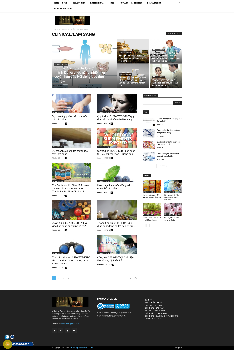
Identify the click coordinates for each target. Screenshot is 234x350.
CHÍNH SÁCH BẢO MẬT (154, 308)
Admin (56, 85)
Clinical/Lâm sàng (61, 64)
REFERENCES (136, 3)
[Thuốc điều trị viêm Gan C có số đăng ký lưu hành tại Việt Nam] (152, 209)
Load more (161, 166)
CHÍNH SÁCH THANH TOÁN (156, 313)
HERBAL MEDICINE (154, 3)
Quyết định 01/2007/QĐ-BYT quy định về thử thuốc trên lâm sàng (115, 118)
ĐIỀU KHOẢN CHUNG (153, 302)
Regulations (79, 3)
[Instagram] (60, 330)
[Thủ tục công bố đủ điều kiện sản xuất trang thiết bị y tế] (149, 156)
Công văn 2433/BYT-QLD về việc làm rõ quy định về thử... (115, 259)
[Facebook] (54, 330)
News (64, 3)
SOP (145, 112)
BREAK (146, 175)
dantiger (100, 264)
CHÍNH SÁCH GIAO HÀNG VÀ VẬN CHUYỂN (162, 316)
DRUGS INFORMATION (63, 9)
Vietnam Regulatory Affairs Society (81, 348)
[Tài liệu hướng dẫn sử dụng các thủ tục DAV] (149, 121)
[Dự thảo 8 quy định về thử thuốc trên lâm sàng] (71, 103)
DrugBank (178, 348)
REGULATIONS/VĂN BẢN (66, 29)
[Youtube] (74, 330)
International (97, 3)
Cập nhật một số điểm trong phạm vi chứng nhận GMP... (171, 197)
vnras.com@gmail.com (70, 324)
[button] (179, 3)
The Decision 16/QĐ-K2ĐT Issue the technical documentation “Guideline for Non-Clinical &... (70, 188)
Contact (123, 3)
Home (56, 3)
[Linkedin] (67, 330)
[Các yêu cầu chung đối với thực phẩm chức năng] (152, 186)
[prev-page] (144, 225)
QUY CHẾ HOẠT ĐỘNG (154, 305)
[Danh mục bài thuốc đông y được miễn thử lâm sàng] (117, 172)
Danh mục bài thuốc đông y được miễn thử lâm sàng (115, 187)
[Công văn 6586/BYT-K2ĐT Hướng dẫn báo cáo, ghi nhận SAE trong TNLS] (166, 76)
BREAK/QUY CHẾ (148, 192)
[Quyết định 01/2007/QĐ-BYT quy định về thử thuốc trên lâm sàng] (117, 103)
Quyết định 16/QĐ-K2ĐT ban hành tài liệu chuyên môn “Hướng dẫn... (116, 152)
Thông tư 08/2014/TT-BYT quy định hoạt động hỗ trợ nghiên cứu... (116, 224)
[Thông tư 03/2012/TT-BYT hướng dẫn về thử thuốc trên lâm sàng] (133, 51)
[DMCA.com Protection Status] (122, 308)
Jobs (112, 3)
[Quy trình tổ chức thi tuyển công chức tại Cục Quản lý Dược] (149, 145)
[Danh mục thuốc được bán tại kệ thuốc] (173, 209)
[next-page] (79, 278)
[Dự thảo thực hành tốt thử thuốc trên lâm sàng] (71, 138)
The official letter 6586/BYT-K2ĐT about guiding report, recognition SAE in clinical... (71, 260)
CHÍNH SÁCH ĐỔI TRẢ (154, 318)
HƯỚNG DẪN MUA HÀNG (155, 310)
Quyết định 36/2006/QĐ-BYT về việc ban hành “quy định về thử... (70, 224)
